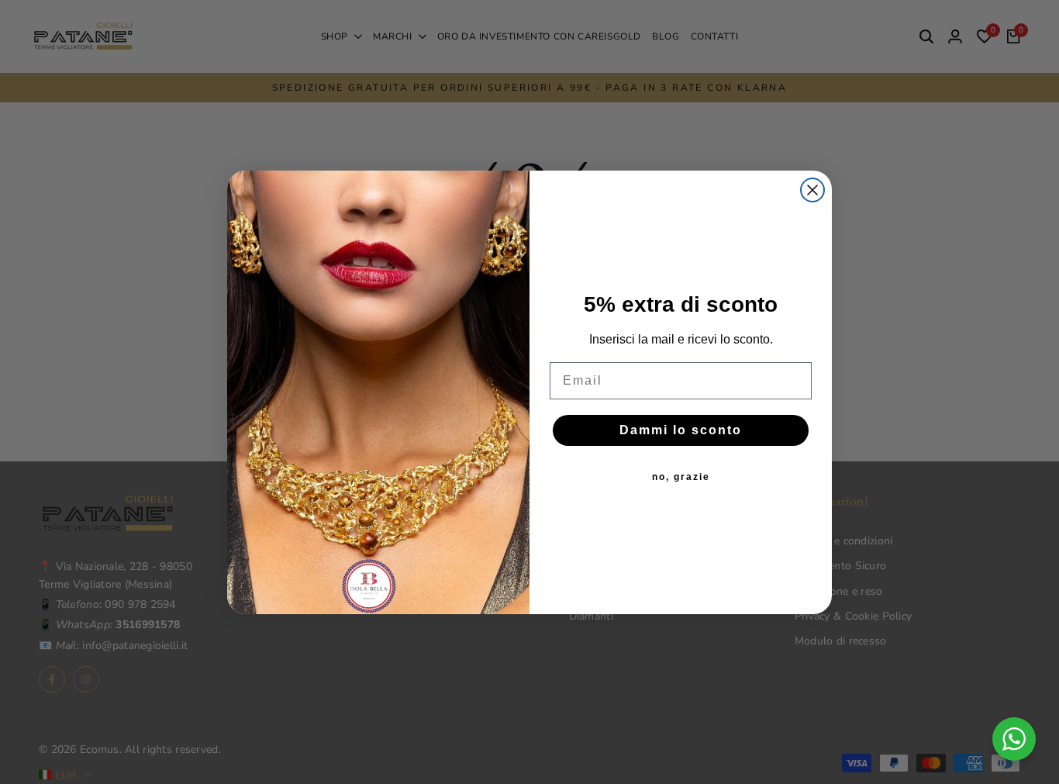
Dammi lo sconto (680, 430)
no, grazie (681, 476)
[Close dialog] (812, 190)
